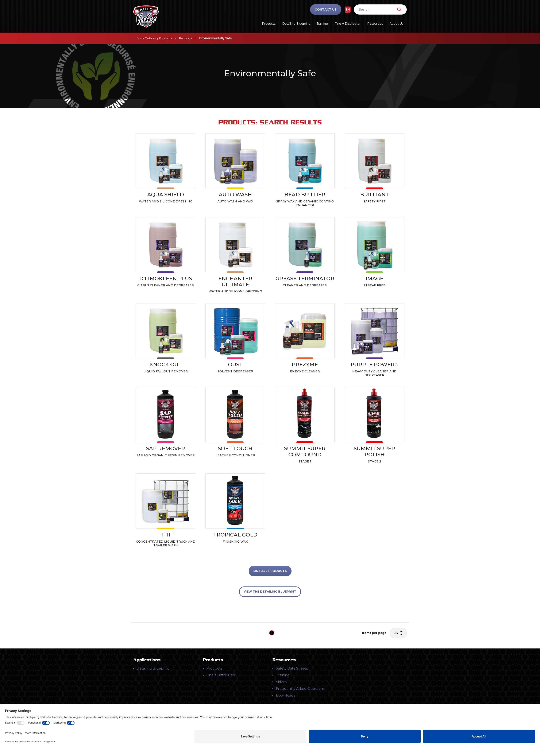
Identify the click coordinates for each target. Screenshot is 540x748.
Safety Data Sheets (292, 668)
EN (348, 9)
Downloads (285, 695)
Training (322, 24)
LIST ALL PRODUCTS (270, 571)
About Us (396, 24)
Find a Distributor (347, 24)
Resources (375, 24)
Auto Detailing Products (154, 38)
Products (268, 24)
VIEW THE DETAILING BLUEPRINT (270, 591)
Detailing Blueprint (296, 24)
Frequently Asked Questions (300, 689)
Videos (281, 682)
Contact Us (326, 9)
